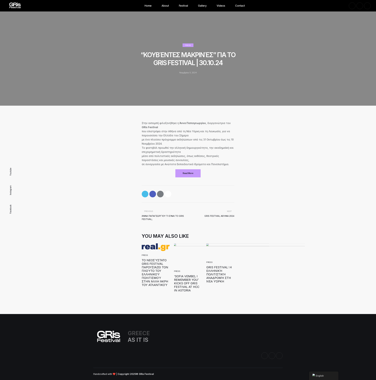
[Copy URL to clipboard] (168, 194)
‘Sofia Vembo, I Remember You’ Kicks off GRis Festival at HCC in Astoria (186, 283)
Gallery (202, 5)
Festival (183, 5)
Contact (240, 5)
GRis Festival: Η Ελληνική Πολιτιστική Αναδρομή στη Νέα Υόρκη (219, 274)
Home (148, 5)
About (165, 5)
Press (188, 45)
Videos (221, 5)
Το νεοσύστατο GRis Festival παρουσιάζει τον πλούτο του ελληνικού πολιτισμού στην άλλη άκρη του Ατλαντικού (155, 272)
